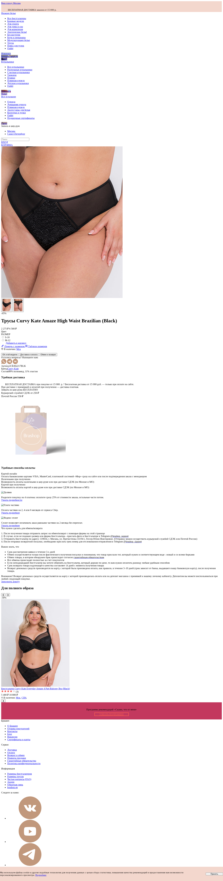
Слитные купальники (18, 72)
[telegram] (30, 865)
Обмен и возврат (48, 354)
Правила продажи (16, 758)
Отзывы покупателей (18, 728)
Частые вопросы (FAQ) (19, 779)
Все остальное (8, 96)
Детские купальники (18, 83)
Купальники (7, 61)
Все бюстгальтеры (16, 18)
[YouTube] (30, 841)
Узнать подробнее (10, 513)
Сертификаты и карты (18, 739)
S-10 (7, 337)
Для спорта (13, 24)
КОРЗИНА (7, 145)
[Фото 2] (18, 305)
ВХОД (4, 142)
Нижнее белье (8, 13)
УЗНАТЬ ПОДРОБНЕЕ (111, 714)
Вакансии (12, 737)
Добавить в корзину (16, 343)
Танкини (12, 75)
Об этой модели (9, 354)
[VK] (15, 363)
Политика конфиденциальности (24, 763)
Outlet (10, 48)
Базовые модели (15, 21)
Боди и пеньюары (16, 37)
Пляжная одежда (16, 80)
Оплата (11, 752)
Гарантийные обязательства (21, 760)
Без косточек (13, 34)
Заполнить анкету (10, 581)
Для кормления (15, 29)
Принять (214, 874)
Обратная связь (15, 784)
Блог (9, 734)
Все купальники (15, 67)
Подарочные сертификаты (21, 118)
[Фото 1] (6, 305)
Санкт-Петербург (16, 134)
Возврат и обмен (16, 755)
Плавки (11, 78)
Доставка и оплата (28, 354)
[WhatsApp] (4, 363)
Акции (10, 782)
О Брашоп (12, 726)
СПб (24, 697)
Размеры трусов (15, 776)
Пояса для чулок (15, 45)
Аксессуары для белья (18, 110)
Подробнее (40, 875)
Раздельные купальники (19, 69)
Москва (11, 131)
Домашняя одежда (16, 104)
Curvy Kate (13, 368)
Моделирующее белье (18, 40)
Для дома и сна (15, 26)
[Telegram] (10, 363)
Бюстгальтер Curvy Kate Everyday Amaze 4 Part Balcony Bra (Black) (35, 688)
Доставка (12, 750)
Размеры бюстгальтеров (19, 773)
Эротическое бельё (17, 32)
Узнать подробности (11, 500)
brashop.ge (12, 787)
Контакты (12, 731)
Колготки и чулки (16, 112)
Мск (18, 349)
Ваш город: (11, 3)
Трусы (10, 43)
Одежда (11, 101)
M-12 (7, 340)
